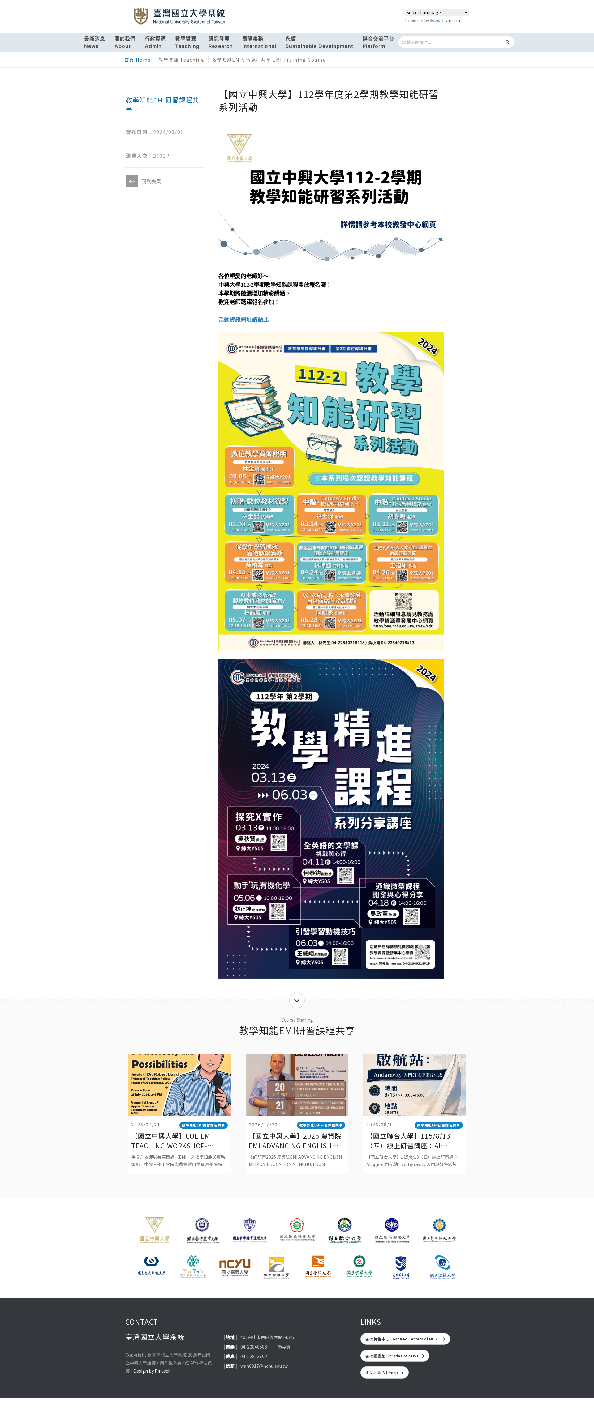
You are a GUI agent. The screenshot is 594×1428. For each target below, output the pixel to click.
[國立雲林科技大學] (193, 1267)
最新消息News (94, 42)
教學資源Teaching (187, 42)
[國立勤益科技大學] (297, 1232)
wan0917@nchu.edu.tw (264, 1366)
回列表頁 (151, 181)
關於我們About (125, 42)
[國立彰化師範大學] (439, 1232)
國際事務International (259, 42)
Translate (451, 20)
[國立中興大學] (155, 1232)
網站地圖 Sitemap (382, 1372)
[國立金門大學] (318, 1267)
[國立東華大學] (359, 1267)
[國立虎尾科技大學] (152, 1267)
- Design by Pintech (151, 1371)
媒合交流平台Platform (378, 42)
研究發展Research (221, 42)
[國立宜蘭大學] (442, 1267)
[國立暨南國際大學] (392, 1232)
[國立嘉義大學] (235, 1267)
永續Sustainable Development (319, 42)
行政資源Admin (155, 42)
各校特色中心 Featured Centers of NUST (402, 1339)
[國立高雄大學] (276, 1267)
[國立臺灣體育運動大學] (249, 1232)
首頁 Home (137, 60)
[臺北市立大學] (401, 1267)
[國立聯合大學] (344, 1232)
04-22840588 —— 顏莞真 (265, 1347)
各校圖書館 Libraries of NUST (392, 1356)
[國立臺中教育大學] (202, 1232)
